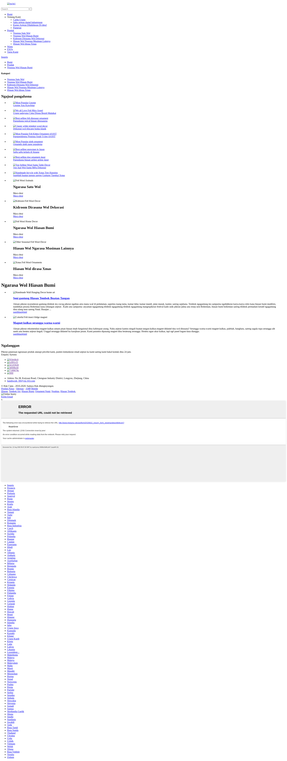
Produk (10, 30)
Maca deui (18, 196)
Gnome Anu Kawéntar (24, 105)
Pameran (17, 27)
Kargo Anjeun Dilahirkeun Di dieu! (30, 25)
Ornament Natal (42, 391)
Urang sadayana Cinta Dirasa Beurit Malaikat (34, 113)
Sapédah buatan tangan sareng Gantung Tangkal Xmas (39, 175)
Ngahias (55, 391)
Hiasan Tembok (67, 391)
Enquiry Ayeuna (9, 354)
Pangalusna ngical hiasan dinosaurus (30, 121)
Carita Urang (19, 19)
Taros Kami (12, 52)
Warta (10, 46)
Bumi (9, 14)
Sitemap (20, 388)
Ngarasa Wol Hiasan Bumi (25, 36)
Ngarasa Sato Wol (21, 33)
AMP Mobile (32, 388)
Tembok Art (14, 391)
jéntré (24, 312)
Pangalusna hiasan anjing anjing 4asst (31, 160)
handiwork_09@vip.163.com (21, 381)
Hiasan (4, 391)
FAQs (10, 49)
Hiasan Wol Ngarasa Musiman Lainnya (31, 41)
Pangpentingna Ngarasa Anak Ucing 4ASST (34, 136)
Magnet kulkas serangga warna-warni (36, 322)
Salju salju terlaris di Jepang (26, 152)
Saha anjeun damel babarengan (27, 22)
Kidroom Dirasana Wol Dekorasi (28, 38)
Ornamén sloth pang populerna (27, 144)
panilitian (17, 312)
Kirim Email (7, 396)
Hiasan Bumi (28, 391)
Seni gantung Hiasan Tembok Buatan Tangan (41, 298)
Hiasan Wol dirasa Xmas (24, 44)
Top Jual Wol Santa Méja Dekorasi (29, 167)
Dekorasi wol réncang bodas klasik (29, 128)
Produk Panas (7, 388)
